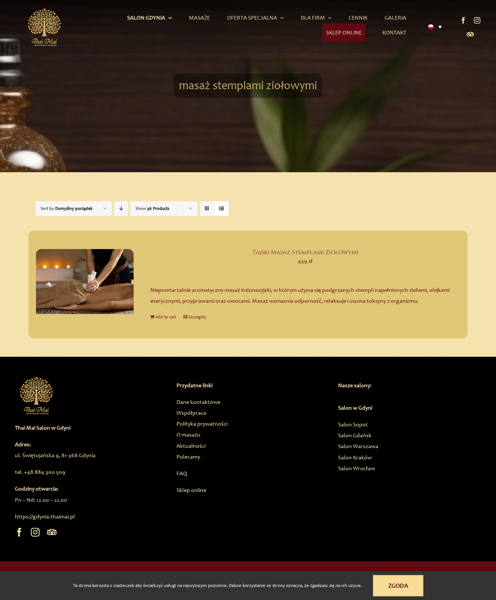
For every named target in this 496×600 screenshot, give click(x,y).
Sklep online (191, 490)
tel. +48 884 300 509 (40, 471)
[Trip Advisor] (470, 34)
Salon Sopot (353, 424)
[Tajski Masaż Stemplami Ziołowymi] (85, 281)
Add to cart (165, 316)
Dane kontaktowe (198, 401)
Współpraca (191, 412)
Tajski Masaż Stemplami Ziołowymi (305, 252)
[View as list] (221, 209)
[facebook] (463, 20)
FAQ (181, 473)
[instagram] (477, 20)
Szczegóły (197, 316)
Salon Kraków (355, 457)
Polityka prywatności (201, 423)
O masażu (188, 434)
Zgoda (398, 585)
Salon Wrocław (356, 468)
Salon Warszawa (358, 446)
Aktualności (191, 445)
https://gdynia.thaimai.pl (45, 516)
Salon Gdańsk (354, 435)
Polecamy (188, 456)
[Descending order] (121, 208)
